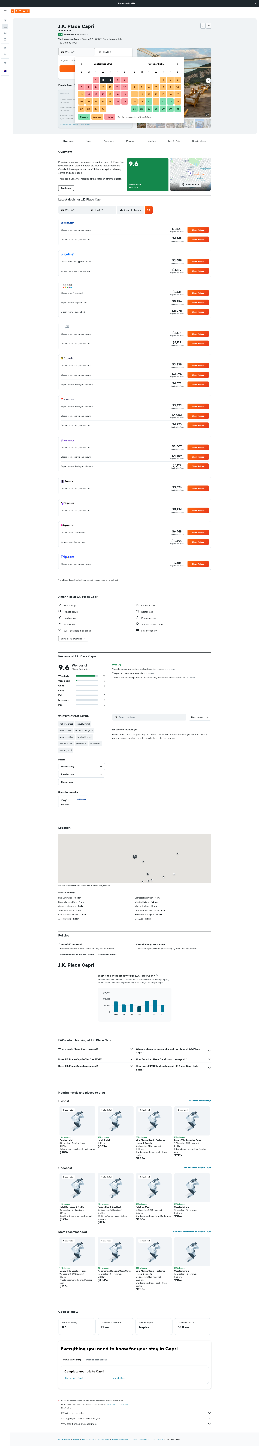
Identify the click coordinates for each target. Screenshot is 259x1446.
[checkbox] (73, 802)
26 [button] (124, 101)
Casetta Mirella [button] (181, 1207)
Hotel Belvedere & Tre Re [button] (72, 1207)
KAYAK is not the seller (73, 1412)
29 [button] (95, 108)
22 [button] (95, 101)
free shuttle (95, 743)
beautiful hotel (83, 723)
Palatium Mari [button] (66, 1140)
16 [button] (103, 94)
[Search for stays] (5, 27)
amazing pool (66, 750)
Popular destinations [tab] (96, 1359)
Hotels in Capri (118, 1378)
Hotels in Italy (103, 1439)
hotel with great (84, 737)
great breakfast (66, 737)
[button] (255, 3)
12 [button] (125, 87)
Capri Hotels (158, 1439)
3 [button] (110, 79)
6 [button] (81, 87)
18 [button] (117, 94)
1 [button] (95, 79)
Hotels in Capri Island (140, 1439)
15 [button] (96, 94)
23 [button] (103, 101)
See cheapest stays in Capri (197, 1167)
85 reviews (82, 34)
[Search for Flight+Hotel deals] (5, 39)
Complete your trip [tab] (72, 1359)
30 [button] (102, 108)
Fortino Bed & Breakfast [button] (109, 1207)
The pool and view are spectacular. (133, 673)
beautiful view (66, 743)
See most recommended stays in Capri (192, 1231)
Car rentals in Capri (74, 1378)
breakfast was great (84, 730)
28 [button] (88, 108)
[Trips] (5, 63)
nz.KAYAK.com (64, 1439)
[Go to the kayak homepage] (20, 11)
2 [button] (103, 79)
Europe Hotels (88, 1439)
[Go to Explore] (5, 48)
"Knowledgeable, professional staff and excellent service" (143, 669)
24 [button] (110, 101)
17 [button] (110, 94)
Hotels (76, 1439)
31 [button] (178, 108)
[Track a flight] (5, 54)
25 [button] (117, 101)
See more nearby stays (200, 1100)
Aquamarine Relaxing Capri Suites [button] (114, 1271)
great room (81, 743)
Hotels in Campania (120, 1439)
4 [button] (117, 79)
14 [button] (89, 94)
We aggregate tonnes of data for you (80, 1418)
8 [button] (96, 87)
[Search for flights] (5, 20)
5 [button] (124, 79)
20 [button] (81, 101)
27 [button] (81, 108)
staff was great (66, 723)
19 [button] (125, 94)
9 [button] (103, 87)
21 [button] (89, 101)
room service (65, 730)
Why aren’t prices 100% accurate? (79, 1423)
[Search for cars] (5, 33)
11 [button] (117, 87)
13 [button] (81, 94)
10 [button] (110, 87)
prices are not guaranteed (117, 1404)
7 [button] (88, 87)
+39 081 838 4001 (67, 42)
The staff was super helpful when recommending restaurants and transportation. (153, 677)
